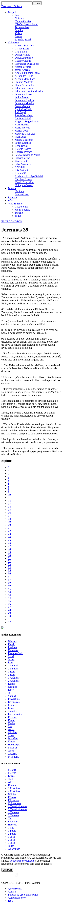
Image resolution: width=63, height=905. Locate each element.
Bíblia (11, 200)
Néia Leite (20, 136)
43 (9, 594)
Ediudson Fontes (24, 88)
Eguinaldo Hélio (23, 109)
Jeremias (12, 711)
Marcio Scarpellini (24, 182)
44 (9, 597)
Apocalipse (14, 848)
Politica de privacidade (22, 860)
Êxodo (11, 644)
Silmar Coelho (22, 158)
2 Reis (11, 674)
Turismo (19, 212)
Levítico (12, 647)
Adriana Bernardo (24, 45)
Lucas (11, 775)
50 (9, 616)
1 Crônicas (13, 677)
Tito (10, 818)
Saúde (18, 215)
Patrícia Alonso (23, 142)
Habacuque (14, 744)
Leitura (18, 36)
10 (9, 494)
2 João (11, 839)
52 (9, 622)
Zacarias (12, 753)
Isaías (11, 708)
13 (9, 503)
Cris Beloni (21, 51)
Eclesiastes (13, 702)
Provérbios (13, 698)
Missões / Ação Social (26, 24)
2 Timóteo (13, 815)
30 (9, 555)
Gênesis (12, 641)
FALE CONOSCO (11, 221)
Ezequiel (12, 717)
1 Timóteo (13, 812)
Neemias (12, 686)
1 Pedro (12, 830)
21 (9, 527)
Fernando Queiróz (24, 100)
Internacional (22, 194)
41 (9, 588)
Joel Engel (20, 112)
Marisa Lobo (21, 130)
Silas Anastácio (23, 164)
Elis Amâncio (22, 170)
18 (9, 518)
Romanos (13, 785)
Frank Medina (22, 106)
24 (9, 537)
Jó (9, 692)
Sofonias (12, 747)
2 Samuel (13, 668)
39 (9, 582)
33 (9, 564)
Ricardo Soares (23, 148)
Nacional (19, 191)
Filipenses (13, 800)
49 (9, 613)
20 (9, 524)
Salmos (12, 695)
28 (9, 549)
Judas (11, 845)
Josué (11, 656)
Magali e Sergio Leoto (26, 121)
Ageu (11, 750)
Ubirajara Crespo (24, 185)
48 (9, 610)
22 (9, 530)
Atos (10, 782)
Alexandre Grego (24, 75)
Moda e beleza (22, 209)
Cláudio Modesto (24, 82)
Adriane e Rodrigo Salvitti (29, 176)
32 (9, 561)
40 (9, 585)
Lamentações (15, 714)
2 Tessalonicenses (17, 809)
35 (9, 570)
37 (9, 576)
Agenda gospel (23, 39)
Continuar (7, 870)
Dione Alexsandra (24, 85)
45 (9, 600)
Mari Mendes (22, 124)
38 (9, 579)
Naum (11, 741)
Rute (10, 662)
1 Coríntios (14, 788)
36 (9, 573)
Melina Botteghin (24, 139)
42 (9, 591)
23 (9, 534)
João (10, 779)
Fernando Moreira (24, 103)
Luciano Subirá (23, 118)
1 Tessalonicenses (17, 806)
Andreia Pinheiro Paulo (27, 72)
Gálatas (12, 794)
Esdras (11, 683)
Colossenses (14, 803)
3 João (11, 842)
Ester (10, 689)
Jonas (11, 735)
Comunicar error (17, 897)
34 (9, 567)
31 (9, 558)
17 (9, 515)
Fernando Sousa (23, 94)
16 (9, 512)
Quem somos (15, 888)
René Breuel (21, 145)
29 (9, 552)
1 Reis (11, 671)
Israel (17, 15)
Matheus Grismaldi (25, 133)
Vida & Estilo (15, 203)
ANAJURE (21, 167)
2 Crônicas (13, 680)
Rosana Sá (20, 173)
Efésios (12, 797)
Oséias (11, 723)
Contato (12, 891)
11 (9, 497)
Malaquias (13, 756)
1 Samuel (13, 665)
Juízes (11, 659)
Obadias (12, 732)
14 (9, 506)
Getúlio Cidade (23, 60)
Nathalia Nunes (23, 66)
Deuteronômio (15, 653)
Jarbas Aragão (22, 69)
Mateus (12, 769)
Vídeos (18, 33)
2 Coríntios (14, 791)
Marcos (12, 772)
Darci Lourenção (24, 57)
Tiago (11, 827)
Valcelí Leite (21, 161)
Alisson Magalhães (25, 78)
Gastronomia (21, 206)
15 (9, 509)
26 (9, 543)
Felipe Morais (22, 97)
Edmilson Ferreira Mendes (29, 91)
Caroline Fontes (23, 179)
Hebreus (12, 824)
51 (9, 619)
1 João (11, 836)
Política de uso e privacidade (23, 894)
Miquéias (13, 738)
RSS (10, 900)
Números (13, 650)
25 (9, 540)
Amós (11, 729)
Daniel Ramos (22, 54)
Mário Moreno (22, 127)
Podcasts (12, 197)
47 (9, 606)
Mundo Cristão (23, 21)
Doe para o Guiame (11, 6)
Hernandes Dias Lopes (27, 63)
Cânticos (12, 705)
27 (9, 546)
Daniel (11, 720)
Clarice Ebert (22, 48)
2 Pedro (12, 833)
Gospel (12, 12)
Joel (10, 726)
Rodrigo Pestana (23, 151)
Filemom (12, 821)
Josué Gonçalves (24, 115)
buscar (37, 3)
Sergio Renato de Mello (27, 154)
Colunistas (13, 42)
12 (9, 500)
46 (9, 603)
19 (9, 521)
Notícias (19, 18)
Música (12, 188)
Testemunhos (22, 27)
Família (19, 30)
